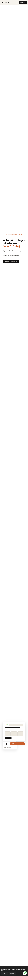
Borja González (5, 2)
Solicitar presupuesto (11, 261)
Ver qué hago (6, 265)
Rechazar (12, 973)
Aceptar (4, 973)
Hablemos (22, 2)
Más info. (3, 970)
